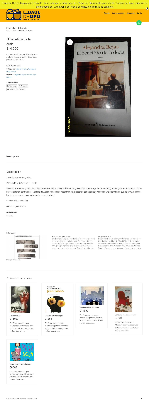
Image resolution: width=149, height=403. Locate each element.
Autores (31, 69)
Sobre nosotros (118, 13)
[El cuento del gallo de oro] (75, 242)
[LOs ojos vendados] (28, 247)
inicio (8, 30)
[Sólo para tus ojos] (121, 242)
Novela (13, 72)
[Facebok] (141, 398)
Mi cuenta (130, 13)
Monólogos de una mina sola (20, 364)
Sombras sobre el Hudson (89, 308)
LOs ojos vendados (13, 260)
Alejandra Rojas (21, 69)
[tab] (13, 156)
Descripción (12, 156)
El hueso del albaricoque (54, 316)
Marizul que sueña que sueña (125, 315)
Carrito (139, 13)
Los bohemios (15, 316)
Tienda (106, 13)
